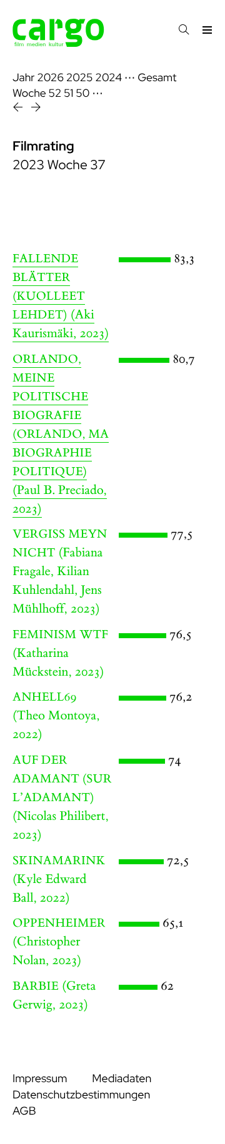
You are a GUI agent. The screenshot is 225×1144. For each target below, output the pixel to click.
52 (55, 93)
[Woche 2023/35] (19, 109)
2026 (50, 78)
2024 (108, 78)
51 (68, 93)
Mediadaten (121, 1079)
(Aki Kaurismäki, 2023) (60, 297)
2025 (79, 78)
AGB (24, 1111)
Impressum (39, 1079)
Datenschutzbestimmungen (81, 1095)
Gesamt (157, 78)
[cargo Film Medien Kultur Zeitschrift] (58, 43)
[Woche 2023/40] (36, 109)
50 (82, 93)
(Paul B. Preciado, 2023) (60, 434)
